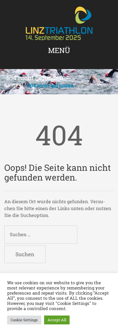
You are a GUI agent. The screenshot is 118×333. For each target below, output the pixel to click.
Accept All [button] (57, 319)
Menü (59, 50)
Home (11, 85)
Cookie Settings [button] (24, 319)
